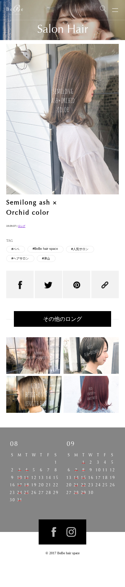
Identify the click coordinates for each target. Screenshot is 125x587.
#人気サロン (80, 249)
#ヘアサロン (20, 258)
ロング (21, 225)
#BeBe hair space (45, 248)
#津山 (46, 258)
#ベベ (15, 249)
